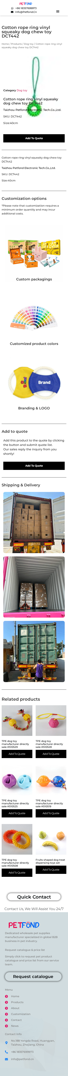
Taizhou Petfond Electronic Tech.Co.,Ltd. (33, 110)
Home (5, 43)
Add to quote (34, 138)
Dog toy (29, 43)
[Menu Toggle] (57, 11)
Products (16, 43)
